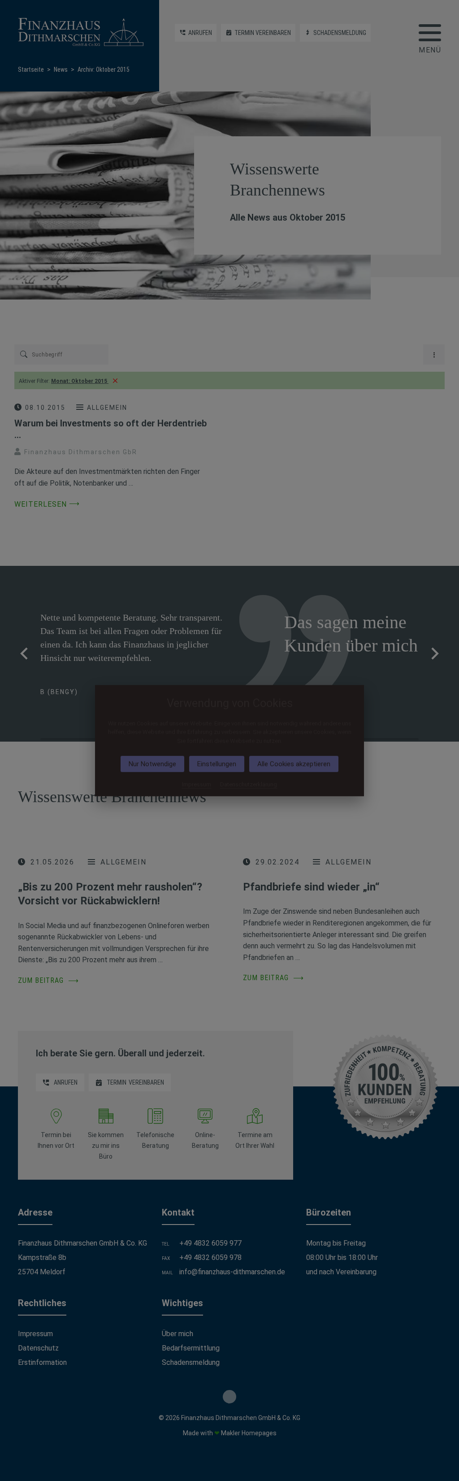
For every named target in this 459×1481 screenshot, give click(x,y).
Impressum (196, 784)
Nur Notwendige (152, 764)
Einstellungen (216, 764)
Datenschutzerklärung (248, 784)
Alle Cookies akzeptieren (293, 764)
